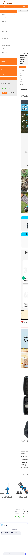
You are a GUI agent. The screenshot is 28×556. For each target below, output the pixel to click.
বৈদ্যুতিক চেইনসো (8, 21)
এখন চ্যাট (2, 74)
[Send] (26, 553)
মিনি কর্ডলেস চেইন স (23, 474)
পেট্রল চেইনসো (8, 14)
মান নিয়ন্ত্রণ (2, 64)
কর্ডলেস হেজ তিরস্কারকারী (8, 45)
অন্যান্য (8, 55)
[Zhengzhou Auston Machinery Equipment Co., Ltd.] (3, 88)
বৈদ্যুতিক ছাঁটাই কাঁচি (8, 28)
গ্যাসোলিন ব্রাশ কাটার (8, 38)
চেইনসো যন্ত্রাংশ (8, 35)
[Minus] (26, 525)
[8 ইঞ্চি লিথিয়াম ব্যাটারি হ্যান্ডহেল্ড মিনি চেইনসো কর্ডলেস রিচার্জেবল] (7, 488)
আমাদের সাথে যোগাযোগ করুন (5, 66)
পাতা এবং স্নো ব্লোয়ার (8, 52)
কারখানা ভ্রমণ (3, 61)
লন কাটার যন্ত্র (8, 48)
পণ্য (14, 6)
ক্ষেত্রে (2, 72)
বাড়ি (4, 6)
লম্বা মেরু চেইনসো (8, 31)
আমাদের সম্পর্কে (3, 58)
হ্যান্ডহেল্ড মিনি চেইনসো (8, 17)
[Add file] (2, 553)
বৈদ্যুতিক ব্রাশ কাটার (8, 24)
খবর (1, 69)
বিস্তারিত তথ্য (22, 67)
